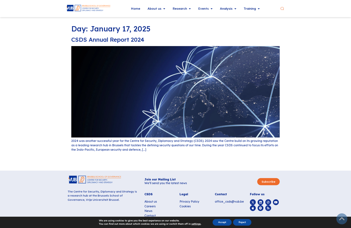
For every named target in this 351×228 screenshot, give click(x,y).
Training (250, 8)
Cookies (185, 206)
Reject (242, 222)
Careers (150, 206)
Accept (222, 222)
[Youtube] (276, 202)
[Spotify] (260, 208)
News (148, 211)
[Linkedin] (260, 202)
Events (203, 8)
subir (341, 218)
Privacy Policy (189, 201)
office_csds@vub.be (229, 201)
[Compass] (268, 202)
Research (180, 8)
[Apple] (253, 208)
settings (196, 224)
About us (154, 8)
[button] (282, 9)
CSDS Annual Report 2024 (107, 39)
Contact (150, 215)
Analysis (226, 8)
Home (135, 8)
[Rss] (268, 208)
